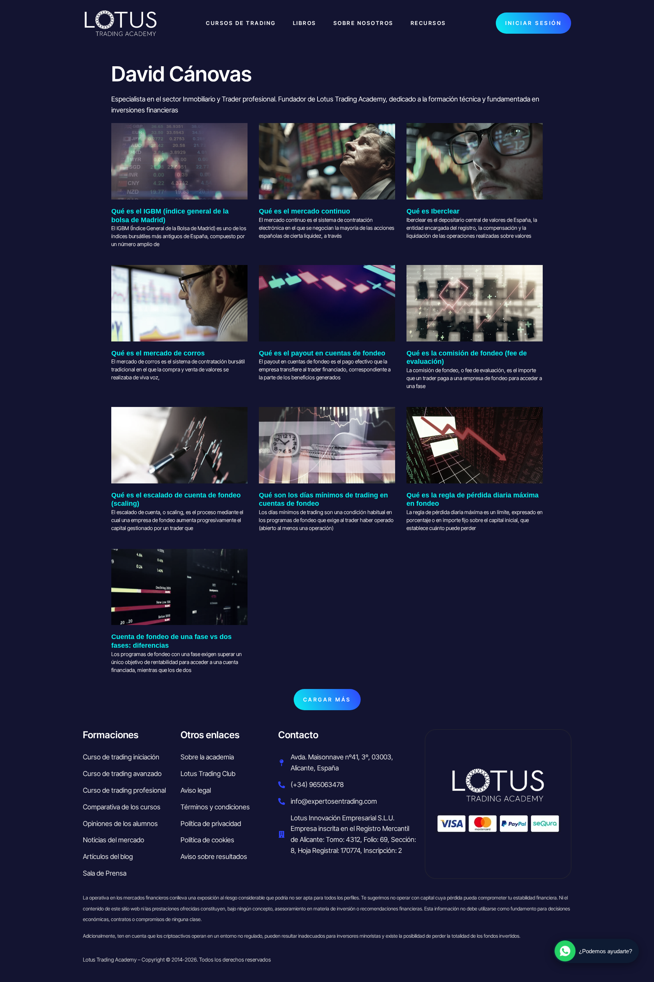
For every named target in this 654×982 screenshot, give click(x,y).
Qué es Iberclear (432, 211)
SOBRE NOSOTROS (363, 23)
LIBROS (304, 23)
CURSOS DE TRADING (241, 23)
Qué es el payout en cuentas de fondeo (322, 353)
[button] (327, 700)
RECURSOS (428, 23)
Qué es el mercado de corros (158, 353)
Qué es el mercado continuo (304, 211)
